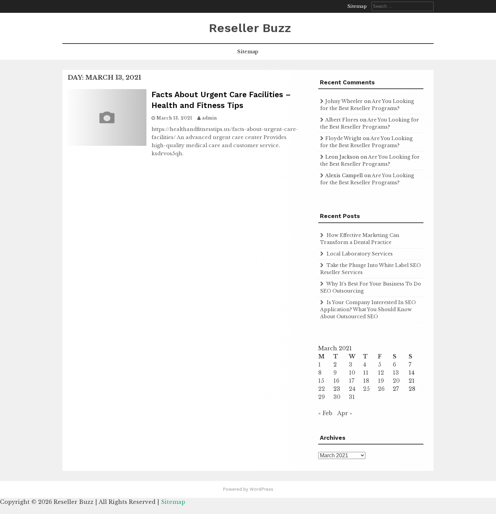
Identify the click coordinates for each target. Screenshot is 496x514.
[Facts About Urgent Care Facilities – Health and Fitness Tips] (106, 143)
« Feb (325, 413)
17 (351, 380)
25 (366, 388)
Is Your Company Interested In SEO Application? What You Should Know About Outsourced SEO (368, 309)
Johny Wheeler (344, 101)
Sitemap (357, 6)
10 (352, 372)
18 (366, 380)
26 (381, 388)
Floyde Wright (343, 138)
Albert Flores (341, 120)
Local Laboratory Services (360, 254)
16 (336, 380)
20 (396, 380)
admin (209, 117)
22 (321, 388)
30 (336, 397)
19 (381, 380)
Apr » (344, 413)
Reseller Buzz (250, 28)
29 (321, 397)
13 (396, 372)
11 (365, 372)
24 (352, 388)
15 (321, 380)
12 (381, 372)
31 (352, 397)
